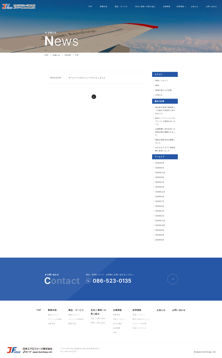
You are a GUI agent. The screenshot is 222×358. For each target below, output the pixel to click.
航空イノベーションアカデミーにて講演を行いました (165, 121)
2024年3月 (159, 211)
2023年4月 (159, 240)
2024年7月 (159, 201)
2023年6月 (159, 235)
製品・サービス (76, 310)
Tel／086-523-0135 (68, 351)
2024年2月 (159, 216)
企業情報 (117, 310)
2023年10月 (160, 225)
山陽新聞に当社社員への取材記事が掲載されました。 (165, 132)
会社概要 (116, 328)
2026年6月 (159, 163)
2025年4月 (159, 187)
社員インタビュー (140, 328)
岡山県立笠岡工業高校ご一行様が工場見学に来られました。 (165, 110)
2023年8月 (159, 230)
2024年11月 (160, 192)
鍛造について (53, 315)
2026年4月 (159, 168)
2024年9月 (159, 197)
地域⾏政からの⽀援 (163, 90)
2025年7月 (159, 182)
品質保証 (51, 323)
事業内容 (52, 310)
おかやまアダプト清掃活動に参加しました (165, 149)
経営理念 (116, 315)
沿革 (115, 332)
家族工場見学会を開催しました (165, 141)
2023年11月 (160, 221)
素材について (73, 315)
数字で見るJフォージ (141, 319)
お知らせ (159, 95)
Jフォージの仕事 (139, 323)
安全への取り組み (98, 318)
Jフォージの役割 (55, 319)
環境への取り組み (98, 323)
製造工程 (72, 323)
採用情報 (137, 310)
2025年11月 (160, 173)
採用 (157, 85)
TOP (38, 310)
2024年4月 (159, 206)
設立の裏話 (117, 323)
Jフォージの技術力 (76, 319)
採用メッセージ (161, 81)
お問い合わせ (179, 310)
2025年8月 (159, 177)
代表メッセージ (119, 319)
